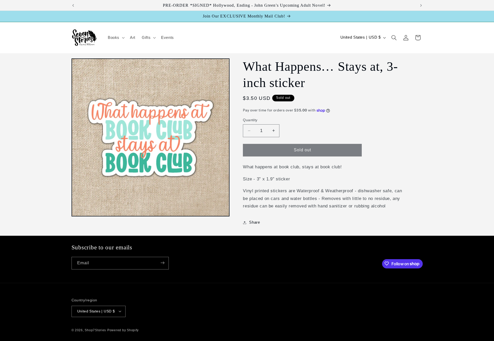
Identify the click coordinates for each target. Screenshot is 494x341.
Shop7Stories (95, 329)
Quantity (250, 120)
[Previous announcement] (73, 5)
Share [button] (254, 222)
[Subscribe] (162, 263)
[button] (115, 37)
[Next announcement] (421, 5)
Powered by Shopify (123, 329)
